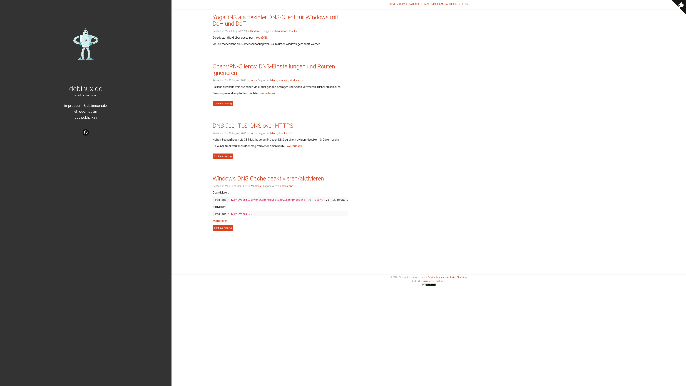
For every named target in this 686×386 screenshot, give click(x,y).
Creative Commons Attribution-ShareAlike (447, 277)
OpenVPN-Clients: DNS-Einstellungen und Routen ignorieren (274, 69)
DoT (290, 133)
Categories (415, 4)
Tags (426, 4)
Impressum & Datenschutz (85, 105)
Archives (402, 4)
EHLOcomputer (85, 111)
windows (282, 31)
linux (274, 80)
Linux (252, 80)
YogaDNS (262, 37)
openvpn (283, 80)
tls (295, 31)
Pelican (425, 281)
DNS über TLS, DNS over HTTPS (253, 125)
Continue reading (223, 103)
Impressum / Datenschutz (445, 4)
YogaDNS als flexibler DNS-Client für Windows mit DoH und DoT (275, 20)
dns (291, 31)
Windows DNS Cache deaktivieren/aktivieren (268, 178)
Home (392, 4)
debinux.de (85, 89)
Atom (465, 4)
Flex (437, 281)
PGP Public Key (85, 117)
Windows (255, 31)
